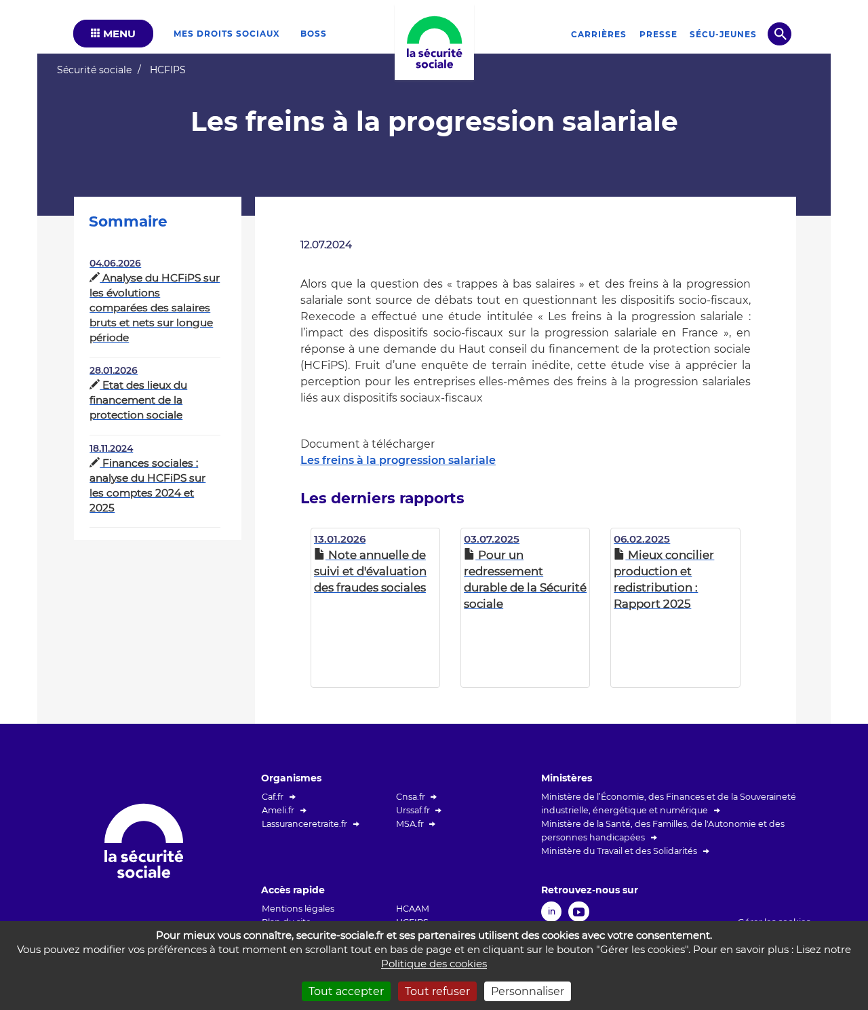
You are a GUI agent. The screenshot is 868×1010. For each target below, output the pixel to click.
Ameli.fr (278, 810)
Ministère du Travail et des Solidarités (619, 851)
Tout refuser (437, 991)
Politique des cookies (434, 963)
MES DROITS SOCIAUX (227, 33)
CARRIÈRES (599, 34)
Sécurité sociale (94, 70)
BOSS (313, 33)
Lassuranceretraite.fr (304, 824)
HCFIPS (168, 70)
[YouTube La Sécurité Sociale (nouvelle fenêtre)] (578, 911)
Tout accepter (346, 991)
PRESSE (658, 34)
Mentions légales (298, 909)
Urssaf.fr (413, 810)
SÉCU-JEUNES (723, 34)
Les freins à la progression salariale (398, 460)
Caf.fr (272, 797)
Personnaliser (527, 991)
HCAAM (412, 909)
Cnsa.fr (410, 797)
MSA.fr (410, 824)
